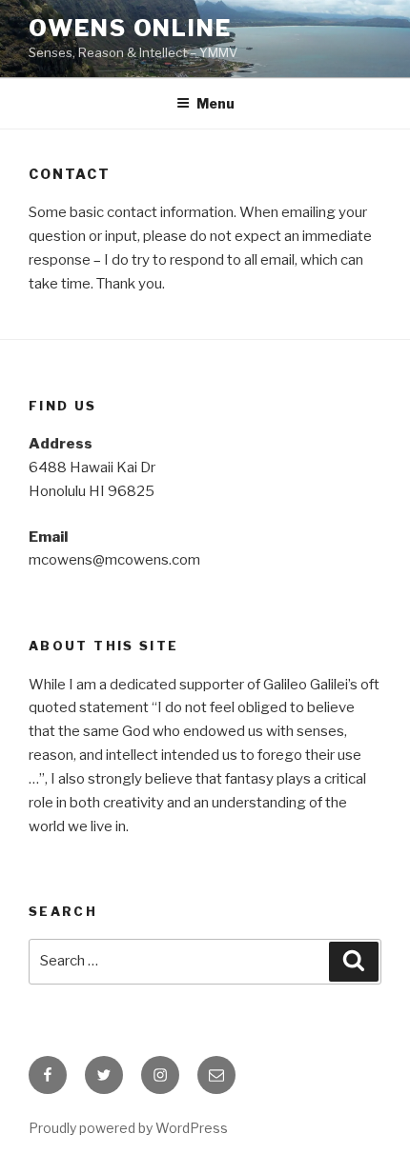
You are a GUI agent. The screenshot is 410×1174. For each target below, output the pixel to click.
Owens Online (130, 28)
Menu (215, 103)
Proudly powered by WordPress (128, 1128)
